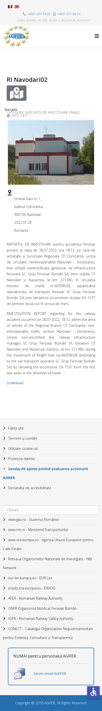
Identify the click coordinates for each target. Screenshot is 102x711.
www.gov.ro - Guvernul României (33, 519)
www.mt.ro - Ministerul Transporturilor (37, 529)
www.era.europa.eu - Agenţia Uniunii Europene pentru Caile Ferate (48, 544)
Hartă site (15, 428)
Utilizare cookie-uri (22, 448)
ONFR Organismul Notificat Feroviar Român (41, 608)
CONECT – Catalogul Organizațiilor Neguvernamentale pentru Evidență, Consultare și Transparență (48, 633)
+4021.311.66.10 (68, 14)
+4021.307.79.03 (38, 14)
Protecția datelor (21, 458)
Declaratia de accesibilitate (29, 487)
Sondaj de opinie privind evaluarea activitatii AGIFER (45, 473)
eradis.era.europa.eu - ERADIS (31, 588)
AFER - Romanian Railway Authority (35, 598)
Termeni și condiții (22, 438)
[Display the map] (16, 93)
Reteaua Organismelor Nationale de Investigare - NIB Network (47, 563)
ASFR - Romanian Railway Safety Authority (40, 618)
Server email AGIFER (49, 673)
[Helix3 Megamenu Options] (97, 36)
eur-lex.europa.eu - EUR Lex (29, 578)
